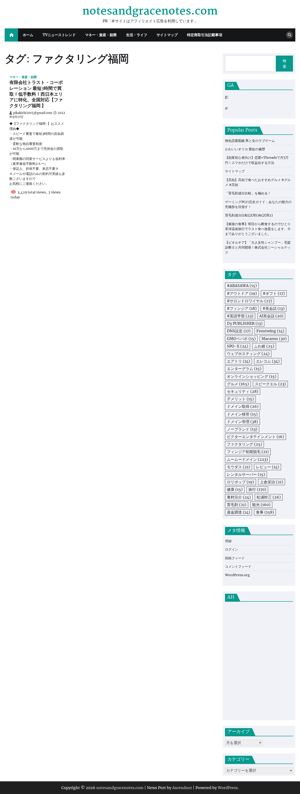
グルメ (238, 384)
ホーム (28, 35)
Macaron (274, 338)
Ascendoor (182, 787)
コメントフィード (238, 566)
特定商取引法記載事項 (204, 35)
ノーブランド (242, 429)
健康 (235, 489)
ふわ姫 (264, 346)
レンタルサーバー (246, 474)
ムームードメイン (247, 459)
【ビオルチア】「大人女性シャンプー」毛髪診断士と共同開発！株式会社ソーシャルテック (258, 247)
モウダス (238, 467)
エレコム (268, 361)
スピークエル (270, 384)
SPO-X (237, 346)
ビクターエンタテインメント (255, 436)
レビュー (267, 467)
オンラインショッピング (251, 376)
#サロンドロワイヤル (249, 301)
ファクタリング (244, 444)
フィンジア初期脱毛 (248, 451)
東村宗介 (239, 497)
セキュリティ (242, 391)
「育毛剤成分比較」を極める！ (248, 193)
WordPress (228, 787)
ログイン (231, 549)
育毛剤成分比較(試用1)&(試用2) (249, 215)
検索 (284, 63)
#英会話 (273, 308)
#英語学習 (240, 316)
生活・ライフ (136, 35)
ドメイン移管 (242, 414)
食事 (265, 512)
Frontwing (270, 331)
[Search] (289, 34)
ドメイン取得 (243, 406)
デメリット (240, 399)
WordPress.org (237, 575)
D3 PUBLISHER (244, 323)
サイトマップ (167, 35)
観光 (261, 504)
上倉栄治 (271, 482)
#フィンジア (242, 308)
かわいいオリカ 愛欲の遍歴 (245, 149)
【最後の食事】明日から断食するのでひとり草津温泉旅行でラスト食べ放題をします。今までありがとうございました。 (258, 229)
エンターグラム (244, 368)
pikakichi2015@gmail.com (32, 113)
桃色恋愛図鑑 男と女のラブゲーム (250, 141)
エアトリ (238, 361)
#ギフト (274, 293)
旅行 (257, 489)
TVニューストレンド (59, 35)
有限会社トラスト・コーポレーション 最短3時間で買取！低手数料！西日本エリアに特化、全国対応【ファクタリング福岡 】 (36, 94)
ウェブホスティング (248, 353)
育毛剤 (236, 504)
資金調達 (238, 512)
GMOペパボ (241, 338)
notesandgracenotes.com (150, 11)
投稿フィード (235, 558)
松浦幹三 (269, 497)
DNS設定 (239, 331)
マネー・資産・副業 (101, 35)
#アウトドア (242, 293)
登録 (228, 541)
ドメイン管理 (242, 421)
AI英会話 (271, 316)
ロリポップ (240, 482)
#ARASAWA (242, 285)
